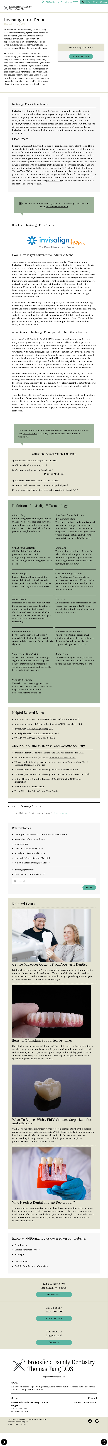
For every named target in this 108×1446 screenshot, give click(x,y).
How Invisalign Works (37, 728)
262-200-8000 (30, 433)
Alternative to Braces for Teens (29, 839)
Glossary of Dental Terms (62, 719)
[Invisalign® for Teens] (54, 241)
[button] (104, 8)
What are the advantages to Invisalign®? (34, 470)
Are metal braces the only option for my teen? (36, 460)
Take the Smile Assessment (40, 733)
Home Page (71, 724)
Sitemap (23, 1424)
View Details (38, 786)
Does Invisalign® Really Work (28, 848)
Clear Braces (20, 1245)
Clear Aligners (21, 844)
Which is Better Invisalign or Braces (32, 862)
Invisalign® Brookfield (57, 206)
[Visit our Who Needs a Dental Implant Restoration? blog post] (51, 1199)
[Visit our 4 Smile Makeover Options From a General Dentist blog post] (51, 961)
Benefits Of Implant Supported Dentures (42, 1040)
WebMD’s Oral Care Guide (36, 738)
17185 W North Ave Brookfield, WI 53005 (61, 2)
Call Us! (97, 2)
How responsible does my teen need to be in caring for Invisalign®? (46, 490)
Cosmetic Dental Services (27, 1249)
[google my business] (97, 1421)
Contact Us (54, 1342)
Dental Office (21, 1261)
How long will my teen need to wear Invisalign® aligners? (41, 485)
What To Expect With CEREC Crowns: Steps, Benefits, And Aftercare (52, 1121)
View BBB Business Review (63, 757)
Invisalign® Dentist (23, 869)
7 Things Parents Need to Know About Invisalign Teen (40, 834)
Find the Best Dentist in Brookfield (31, 1266)
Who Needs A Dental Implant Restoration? (43, 1202)
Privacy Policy (13, 1424)
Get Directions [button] (54, 1294)
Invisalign (19, 1254)
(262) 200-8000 (54, 180)
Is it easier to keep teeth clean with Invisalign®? (37, 480)
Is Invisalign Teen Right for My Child (32, 858)
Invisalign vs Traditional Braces (29, 853)
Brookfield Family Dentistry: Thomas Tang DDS (37, 302)
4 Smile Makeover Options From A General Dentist (49, 964)
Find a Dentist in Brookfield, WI (29, 874)
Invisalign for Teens (31, 806)
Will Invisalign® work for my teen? (31, 465)
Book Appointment (81, 56)
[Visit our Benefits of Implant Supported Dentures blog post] (51, 1037)
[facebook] (90, 1421)
